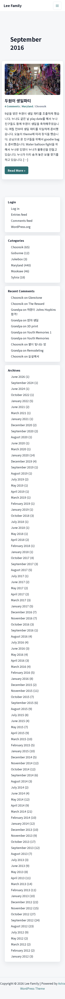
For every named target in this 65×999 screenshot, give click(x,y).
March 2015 (18, 739)
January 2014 (20, 823)
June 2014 (18, 793)
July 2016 (17, 642)
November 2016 (21, 618)
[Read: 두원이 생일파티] (32, 79)
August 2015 (19, 709)
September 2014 (22, 775)
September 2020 (22, 431)
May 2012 (17, 938)
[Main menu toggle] (57, 6)
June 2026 (18, 376)
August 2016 (19, 636)
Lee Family (13, 5)
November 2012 (21, 908)
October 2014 (20, 769)
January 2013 (20, 896)
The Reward (36, 303)
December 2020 (21, 425)
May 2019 (17, 485)
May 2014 (17, 799)
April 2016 (18, 660)
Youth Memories (38, 338)
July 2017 (17, 576)
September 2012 (22, 920)
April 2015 (18, 733)
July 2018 (17, 521)
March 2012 (18, 944)
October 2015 (20, 697)
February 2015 (20, 745)
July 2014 (17, 787)
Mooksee (17, 271)
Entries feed (19, 214)
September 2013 (22, 848)
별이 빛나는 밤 (37, 344)
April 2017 (18, 594)
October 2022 (20, 395)
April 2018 (18, 539)
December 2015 (21, 684)
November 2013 (21, 835)
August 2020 (19, 437)
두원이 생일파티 (18, 100)
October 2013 (20, 841)
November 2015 (21, 690)
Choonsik (17, 247)
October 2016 (20, 624)
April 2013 (18, 878)
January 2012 (20, 956)
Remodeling (35, 350)
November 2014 (21, 763)
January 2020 (20, 455)
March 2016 (18, 666)
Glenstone (35, 297)
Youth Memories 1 (39, 332)
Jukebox (17, 259)
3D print (32, 326)
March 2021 (18, 413)
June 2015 (18, 721)
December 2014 (21, 757)
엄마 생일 (33, 320)
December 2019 (21, 461)
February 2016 (20, 672)
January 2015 (20, 751)
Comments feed (21, 220)
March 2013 (18, 884)
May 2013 (17, 872)
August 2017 (19, 570)
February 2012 (20, 950)
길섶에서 (33, 356)
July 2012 (17, 932)
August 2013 (19, 853)
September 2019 (22, 467)
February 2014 (20, 817)
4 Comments (12, 106)
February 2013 (20, 890)
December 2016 (21, 612)
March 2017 (18, 600)
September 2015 (22, 702)
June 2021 (18, 407)
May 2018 (17, 533)
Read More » (16, 171)
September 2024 (22, 383)
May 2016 (17, 654)
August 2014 (19, 781)
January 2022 (20, 401)
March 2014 (18, 811)
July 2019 (17, 479)
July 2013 (17, 860)
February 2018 (20, 546)
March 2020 (18, 449)
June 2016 (18, 648)
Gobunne (17, 253)
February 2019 (20, 503)
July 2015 (17, 715)
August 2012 (19, 926)
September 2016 (22, 630)
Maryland (27, 106)
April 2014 (18, 805)
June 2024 (18, 388)
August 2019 (19, 473)
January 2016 (20, 678)
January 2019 (20, 509)
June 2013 (18, 865)
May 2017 (17, 588)
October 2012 (20, 914)
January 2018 (20, 552)
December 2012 (21, 902)
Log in (15, 208)
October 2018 (20, 515)
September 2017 (22, 564)
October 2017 (20, 558)
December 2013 (21, 829)
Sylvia (15, 277)
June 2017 (18, 582)
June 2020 (18, 443)
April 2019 (18, 491)
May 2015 (17, 727)
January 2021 (20, 419)
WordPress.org (21, 226)
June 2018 (18, 527)
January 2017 (20, 606)
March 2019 (18, 497)
